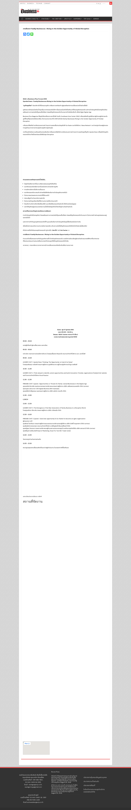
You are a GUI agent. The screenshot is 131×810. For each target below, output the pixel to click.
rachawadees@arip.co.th (35, 802)
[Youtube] (100, 3)
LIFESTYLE (67, 19)
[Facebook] (96, 3)
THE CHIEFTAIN (56, 19)
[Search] (110, 3)
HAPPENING (77, 19)
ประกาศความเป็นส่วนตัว (91, 781)
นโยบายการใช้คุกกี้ (89, 785)
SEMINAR (96, 19)
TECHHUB (39, 3)
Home (22, 18)
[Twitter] (98, 3)
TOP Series (87, 19)
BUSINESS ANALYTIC (32, 19)
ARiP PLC (22, 3)
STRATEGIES (45, 19)
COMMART (47, 3)
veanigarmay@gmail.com (33, 787)
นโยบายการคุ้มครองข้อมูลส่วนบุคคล (95, 777)
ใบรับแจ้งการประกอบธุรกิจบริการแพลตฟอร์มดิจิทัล (94, 790)
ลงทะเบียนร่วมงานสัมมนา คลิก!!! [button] (32, 496)
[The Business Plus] (30, 11)
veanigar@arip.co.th (35, 784)
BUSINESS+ (30, 3)
